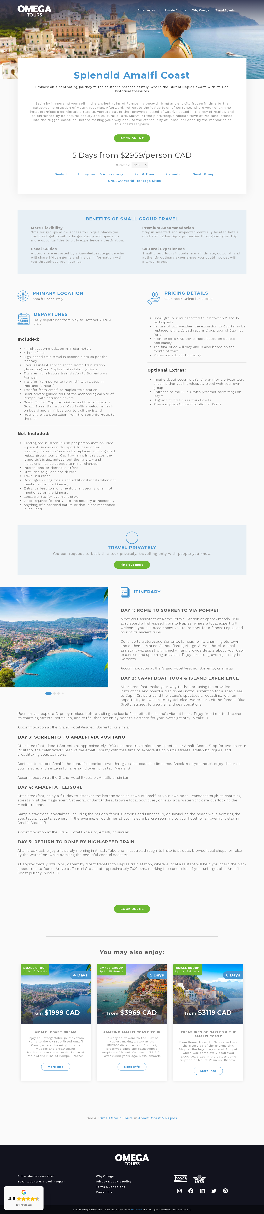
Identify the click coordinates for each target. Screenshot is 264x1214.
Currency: (123, 165)
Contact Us (104, 1192)
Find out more (132, 565)
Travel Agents (225, 10)
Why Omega (200, 10)
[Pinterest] (225, 1191)
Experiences (146, 10)
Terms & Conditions (110, 1186)
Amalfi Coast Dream (55, 1032)
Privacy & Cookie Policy (113, 1181)
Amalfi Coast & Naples (157, 1118)
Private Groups (175, 10)
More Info (56, 1067)
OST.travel (137, 1209)
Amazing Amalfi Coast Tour (132, 1032)
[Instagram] (179, 1191)
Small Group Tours (116, 1118)
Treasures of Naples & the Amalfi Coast (208, 1034)
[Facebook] (191, 1191)
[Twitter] (214, 1191)
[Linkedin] (202, 1191)
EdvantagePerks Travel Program (41, 1181)
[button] (24, 693)
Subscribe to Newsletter (36, 1176)
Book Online (132, 138)
